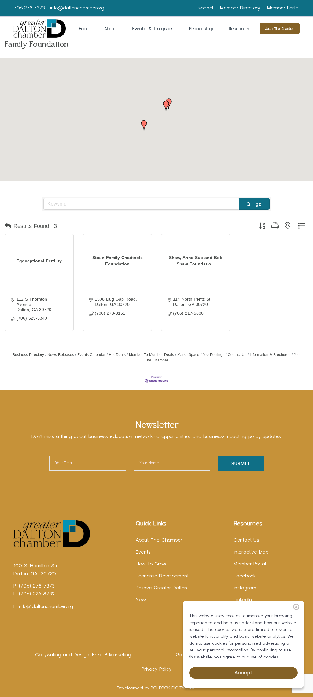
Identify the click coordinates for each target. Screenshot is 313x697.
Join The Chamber (279, 28)
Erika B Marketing (111, 655)
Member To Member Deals (151, 355)
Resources (239, 28)
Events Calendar (91, 355)
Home (83, 28)
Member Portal (283, 8)
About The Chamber (159, 540)
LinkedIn (243, 600)
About (110, 28)
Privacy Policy (156, 669)
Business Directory (28, 355)
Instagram (245, 588)
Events (143, 552)
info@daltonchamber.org (77, 8)
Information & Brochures (270, 355)
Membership (201, 28)
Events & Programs (152, 28)
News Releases (60, 355)
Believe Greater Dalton (161, 588)
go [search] (259, 204)
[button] (143, 125)
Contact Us (237, 355)
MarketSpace (188, 355)
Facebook (245, 576)
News (142, 600)
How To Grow (151, 564)
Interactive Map (251, 552)
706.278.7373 (29, 8)
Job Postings (213, 355)
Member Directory (240, 8)
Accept (243, 672)
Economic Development (162, 576)
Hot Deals (117, 355)
